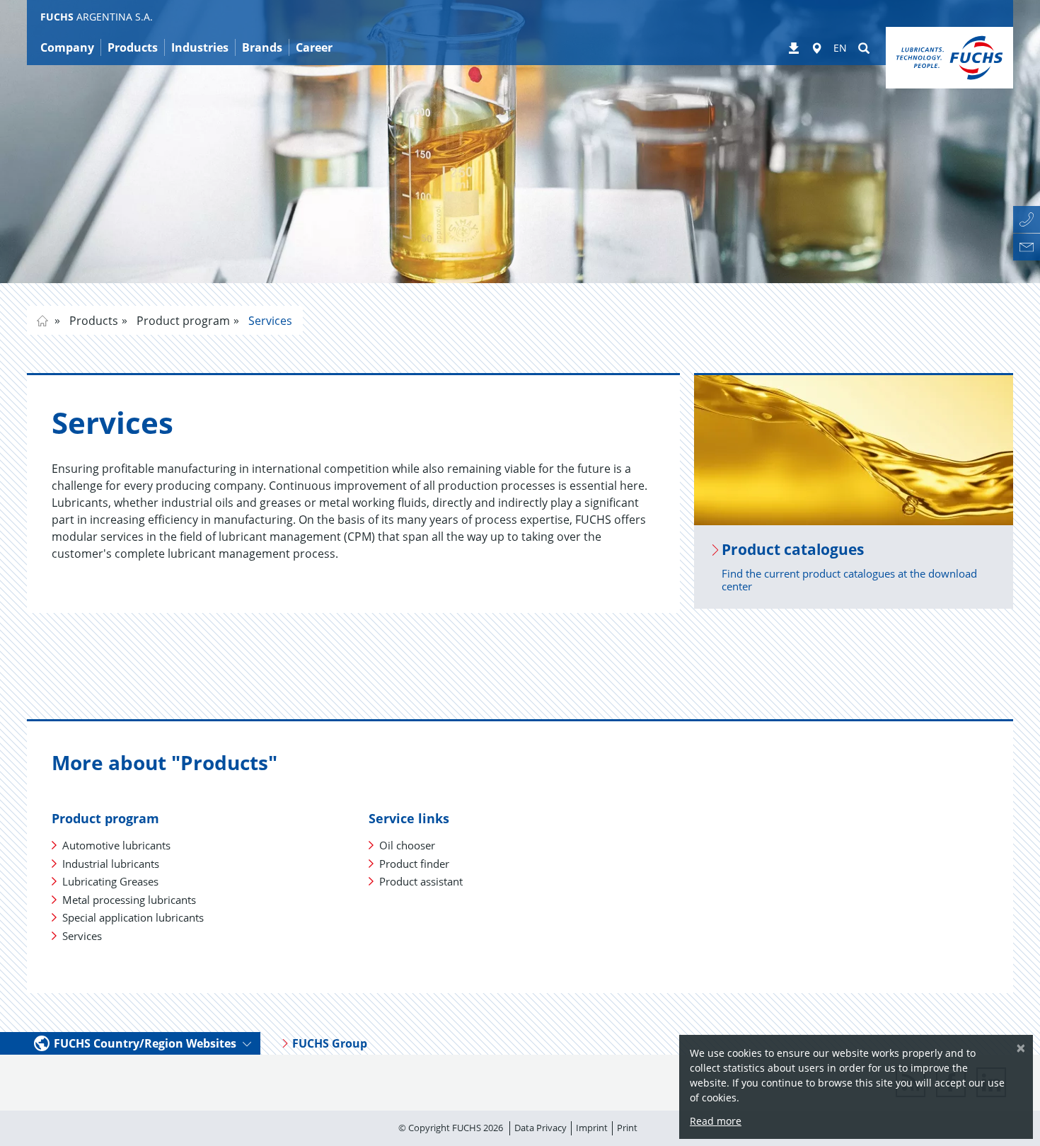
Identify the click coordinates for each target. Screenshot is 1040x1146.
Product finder (414, 863)
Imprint (592, 1127)
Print (627, 1127)
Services (268, 320)
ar (42, 320)
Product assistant (421, 881)
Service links (409, 818)
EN (840, 48)
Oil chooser (407, 845)
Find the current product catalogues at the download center (849, 579)
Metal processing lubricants (129, 900)
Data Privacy (540, 1127)
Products (92, 320)
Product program (182, 320)
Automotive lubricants (116, 845)
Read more (715, 1121)
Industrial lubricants (110, 863)
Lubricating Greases (110, 881)
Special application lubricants (133, 917)
